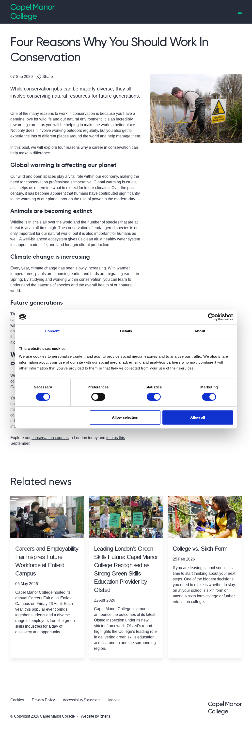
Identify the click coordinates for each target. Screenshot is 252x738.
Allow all (197, 417)
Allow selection (125, 417)
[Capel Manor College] (32, 11)
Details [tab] (126, 331)
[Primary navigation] (240, 12)
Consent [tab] (52, 331)
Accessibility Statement (81, 700)
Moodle (114, 700)
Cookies (17, 700)
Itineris (105, 716)
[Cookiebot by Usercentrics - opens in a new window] (211, 317)
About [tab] (199, 331)
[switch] (98, 397)
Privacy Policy (43, 700)
